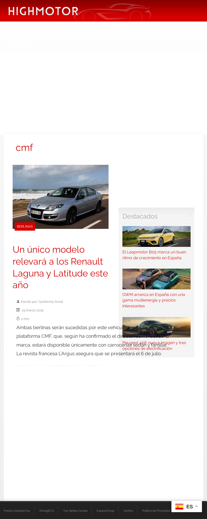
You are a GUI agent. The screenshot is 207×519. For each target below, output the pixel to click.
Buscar (157, 34)
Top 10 (100, 34)
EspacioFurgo (106, 510)
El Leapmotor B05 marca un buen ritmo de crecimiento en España (154, 255)
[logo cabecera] (43, 11)
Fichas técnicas (72, 34)
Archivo (128, 510)
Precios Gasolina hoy (17, 510)
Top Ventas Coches (75, 510)
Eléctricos (17, 34)
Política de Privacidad (156, 510)
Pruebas (42, 34)
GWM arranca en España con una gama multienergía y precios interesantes (153, 300)
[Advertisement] (103, 93)
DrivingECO (46, 510)
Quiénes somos (22, 46)
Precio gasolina (128, 34)
